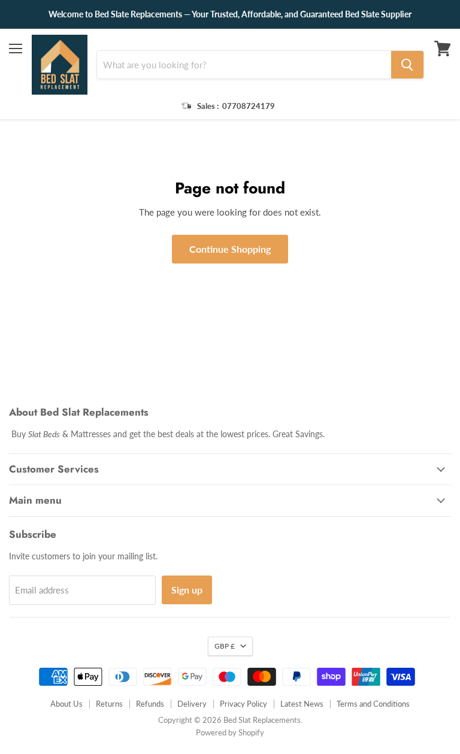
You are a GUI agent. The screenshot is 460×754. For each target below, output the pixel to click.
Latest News (301, 703)
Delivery (192, 703)
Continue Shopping (230, 249)
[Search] (407, 64)
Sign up (186, 589)
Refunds (150, 703)
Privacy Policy (243, 703)
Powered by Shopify (230, 732)
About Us (66, 703)
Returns (109, 703)
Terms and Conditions (373, 703)
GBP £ (224, 645)
